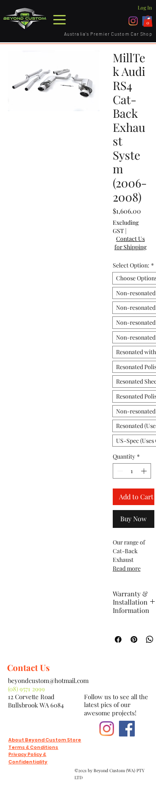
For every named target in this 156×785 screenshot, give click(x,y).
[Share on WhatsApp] (150, 639)
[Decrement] (119, 471)
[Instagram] (133, 21)
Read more (127, 568)
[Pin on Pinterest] (134, 639)
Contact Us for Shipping (130, 243)
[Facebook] (127, 728)
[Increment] (144, 471)
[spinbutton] (131, 471)
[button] (148, 21)
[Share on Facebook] (118, 639)
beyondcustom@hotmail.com (48, 680)
